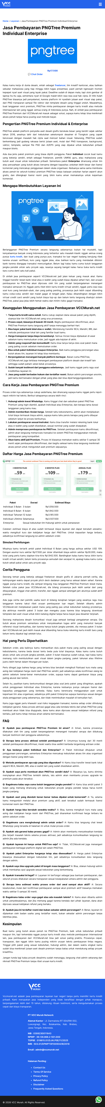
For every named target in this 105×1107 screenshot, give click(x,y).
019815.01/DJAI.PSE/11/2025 (52, 1040)
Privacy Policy (40, 1076)
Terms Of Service (42, 1071)
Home (5, 21)
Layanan (15, 21)
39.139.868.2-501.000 (48, 1037)
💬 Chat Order (35, 74)
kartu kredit (16, 256)
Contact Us (39, 1067)
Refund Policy (40, 1080)
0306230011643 (42, 1033)
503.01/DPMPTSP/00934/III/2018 (51, 1044)
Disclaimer (38, 1084)
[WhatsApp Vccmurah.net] (98, 1102)
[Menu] (100, 4)
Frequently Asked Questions (48, 1088)
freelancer (60, 85)
